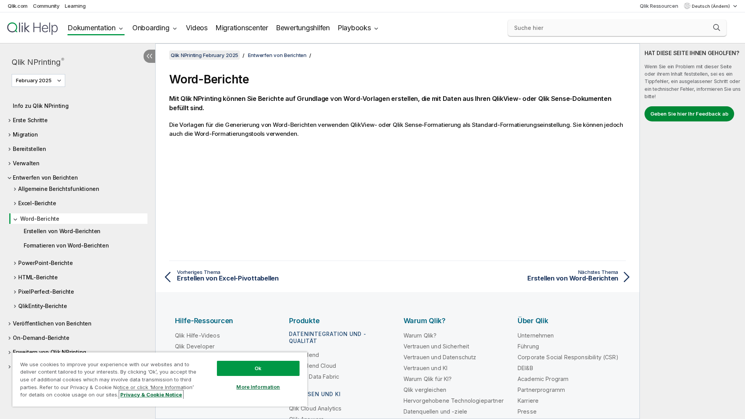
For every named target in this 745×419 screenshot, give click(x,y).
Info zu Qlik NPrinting (41, 105)
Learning (75, 6)
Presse (527, 411)
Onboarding (151, 28)
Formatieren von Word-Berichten (66, 245)
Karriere (528, 400)
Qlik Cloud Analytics (315, 408)
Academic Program (543, 379)
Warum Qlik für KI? (428, 379)
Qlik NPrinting (38, 62)
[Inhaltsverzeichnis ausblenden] (149, 56)
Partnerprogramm (541, 389)
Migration (25, 134)
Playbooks (354, 28)
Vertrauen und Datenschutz (440, 357)
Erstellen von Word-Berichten (62, 231)
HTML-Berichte (38, 277)
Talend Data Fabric (314, 376)
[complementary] (692, 231)
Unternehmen (536, 335)
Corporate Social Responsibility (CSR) (568, 357)
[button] (716, 27)
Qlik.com (18, 6)
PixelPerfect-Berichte (46, 291)
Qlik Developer (195, 346)
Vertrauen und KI (426, 368)
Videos (197, 28)
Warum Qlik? (420, 335)
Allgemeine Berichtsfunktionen (58, 188)
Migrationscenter (241, 28)
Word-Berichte (39, 218)
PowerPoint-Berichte (45, 263)
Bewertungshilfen (303, 28)
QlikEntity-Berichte (42, 306)
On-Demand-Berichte (41, 337)
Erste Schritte (30, 120)
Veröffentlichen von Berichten (52, 323)
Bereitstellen (29, 148)
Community (46, 6)
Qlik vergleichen (425, 389)
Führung (528, 346)
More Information (258, 387)
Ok (258, 368)
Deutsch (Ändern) (711, 6)
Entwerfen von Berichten (45, 177)
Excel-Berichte (37, 203)
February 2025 (34, 80)
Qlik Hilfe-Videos (197, 335)
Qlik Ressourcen (659, 6)
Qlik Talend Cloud (312, 365)
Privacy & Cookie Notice (151, 394)
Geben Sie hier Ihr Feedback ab (689, 114)
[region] (159, 379)
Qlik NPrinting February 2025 (204, 55)
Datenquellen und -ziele (436, 411)
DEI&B (525, 368)
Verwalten (26, 163)
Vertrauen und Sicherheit (437, 346)
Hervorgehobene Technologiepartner (454, 400)
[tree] (77, 241)
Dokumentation (92, 28)
